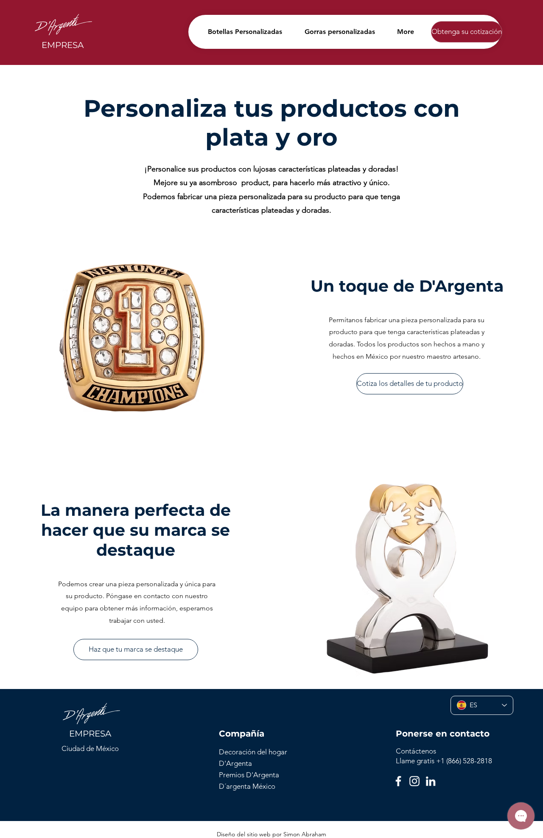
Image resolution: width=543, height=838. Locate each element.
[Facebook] (398, 781)
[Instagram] (414, 781)
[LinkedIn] (430, 781)
